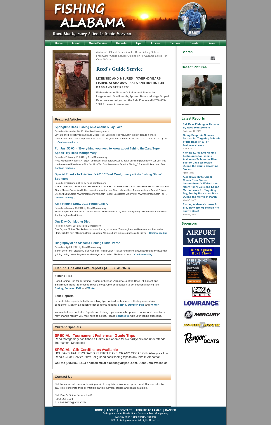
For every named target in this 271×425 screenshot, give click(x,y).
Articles (155, 43)
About (76, 43)
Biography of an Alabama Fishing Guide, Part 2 (87, 243)
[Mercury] (201, 318)
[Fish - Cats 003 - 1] (202, 90)
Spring (59, 288)
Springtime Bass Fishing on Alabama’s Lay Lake (88, 127)
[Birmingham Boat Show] (201, 255)
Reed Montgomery (99, 131)
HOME (99, 410)
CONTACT (126, 410)
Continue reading (68, 142)
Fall (78, 288)
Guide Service (98, 43)
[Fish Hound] (201, 283)
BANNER (170, 410)
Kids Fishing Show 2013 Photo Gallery (81, 203)
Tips (138, 43)
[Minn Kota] (201, 327)
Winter (91, 288)
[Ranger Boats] (201, 344)
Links (211, 43)
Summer (70, 288)
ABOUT (112, 410)
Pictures (175, 43)
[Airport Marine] (201, 243)
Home (58, 43)
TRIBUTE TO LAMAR (149, 410)
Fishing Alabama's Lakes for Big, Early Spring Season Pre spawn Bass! (201, 207)
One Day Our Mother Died (72, 221)
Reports (121, 43)
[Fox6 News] (201, 295)
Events (194, 43)
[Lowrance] (201, 307)
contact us (123, 315)
